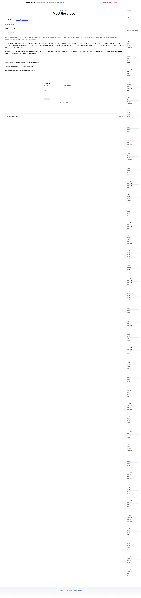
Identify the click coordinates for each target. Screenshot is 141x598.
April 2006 (128, 446)
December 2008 (129, 390)
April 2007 (128, 424)
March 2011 (128, 342)
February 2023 (129, 103)
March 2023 (129, 101)
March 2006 (129, 448)
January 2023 (129, 105)
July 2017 (128, 213)
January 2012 (129, 323)
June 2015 (128, 250)
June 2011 (128, 336)
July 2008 (128, 396)
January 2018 (129, 202)
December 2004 (129, 476)
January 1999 (129, 554)
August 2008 (129, 394)
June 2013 (128, 291)
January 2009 (129, 388)
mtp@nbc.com (10, 24)
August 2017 (129, 211)
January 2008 (129, 407)
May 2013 (128, 293)
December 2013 (129, 280)
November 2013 (129, 282)
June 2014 (128, 271)
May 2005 (128, 467)
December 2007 (129, 409)
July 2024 (128, 77)
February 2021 (129, 140)
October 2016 (129, 228)
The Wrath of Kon (30, 2)
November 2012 (129, 304)
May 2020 (128, 153)
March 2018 (129, 198)
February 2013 (129, 299)
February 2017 (129, 222)
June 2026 (128, 39)
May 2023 (128, 97)
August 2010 (129, 355)
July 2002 (128, 530)
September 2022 (129, 108)
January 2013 (129, 301)
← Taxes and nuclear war (11, 116)
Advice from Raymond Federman (132, 30)
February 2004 (129, 495)
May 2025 (128, 62)
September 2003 (129, 504)
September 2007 (129, 414)
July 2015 (128, 248)
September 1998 (129, 558)
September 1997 (129, 571)
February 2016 (129, 239)
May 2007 (128, 422)
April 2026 (128, 43)
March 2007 (129, 426)
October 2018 (129, 187)
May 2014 (128, 273)
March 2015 (129, 256)
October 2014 (129, 263)
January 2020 (129, 161)
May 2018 (128, 194)
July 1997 (128, 575)
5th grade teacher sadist (131, 23)
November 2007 (129, 411)
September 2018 (129, 189)
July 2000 (128, 534)
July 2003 (128, 508)
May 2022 (128, 114)
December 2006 (129, 431)
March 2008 (129, 403)
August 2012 (129, 310)
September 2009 (129, 375)
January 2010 (129, 368)
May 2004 (128, 489)
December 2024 (129, 67)
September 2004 (129, 482)
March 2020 (129, 157)
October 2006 (129, 435)
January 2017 (129, 224)
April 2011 (128, 340)
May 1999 (128, 547)
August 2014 (129, 267)
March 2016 (129, 237)
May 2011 (128, 338)
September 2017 (129, 209)
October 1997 (129, 569)
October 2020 (129, 146)
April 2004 (128, 491)
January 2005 (129, 474)
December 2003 (129, 498)
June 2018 (128, 192)
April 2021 (128, 136)
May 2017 (128, 217)
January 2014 (129, 278)
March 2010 (129, 364)
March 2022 (129, 118)
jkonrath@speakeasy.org (22, 20)
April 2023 (128, 99)
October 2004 (129, 480)
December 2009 (129, 370)
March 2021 (129, 138)
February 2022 (129, 120)
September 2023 (129, 92)
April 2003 (128, 513)
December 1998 (129, 556)
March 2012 (129, 319)
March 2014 (129, 276)
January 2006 (129, 452)
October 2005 (129, 457)
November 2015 (129, 245)
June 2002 (128, 532)
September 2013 (129, 286)
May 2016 (128, 235)
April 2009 (128, 383)
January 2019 (129, 181)
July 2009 (128, 379)
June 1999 (128, 545)
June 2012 (128, 314)
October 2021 (129, 125)
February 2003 (129, 517)
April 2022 (128, 116)
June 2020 (128, 151)
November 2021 (129, 123)
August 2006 (129, 439)
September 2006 (129, 437)
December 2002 (129, 521)
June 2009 (128, 381)
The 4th (128, 15)
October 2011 (129, 329)
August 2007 (129, 416)
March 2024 (129, 84)
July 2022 (128, 110)
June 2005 (128, 465)
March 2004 (129, 493)
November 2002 (129, 523)
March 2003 (129, 515)
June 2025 (128, 60)
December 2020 (129, 144)
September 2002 (129, 526)
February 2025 (129, 64)
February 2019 (129, 179)
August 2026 (129, 36)
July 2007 (128, 418)
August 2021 (129, 129)
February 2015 (129, 258)
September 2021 (129, 127)
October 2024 (129, 71)
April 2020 (128, 155)
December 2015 (129, 243)
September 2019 (129, 168)
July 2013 (128, 289)
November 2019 (129, 164)
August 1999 (129, 541)
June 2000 (128, 536)
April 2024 (128, 82)
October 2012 (129, 306)
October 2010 (129, 351)
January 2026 (129, 49)
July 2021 (128, 131)
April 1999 (128, 549)
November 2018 (129, 185)
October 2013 (129, 284)
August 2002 (129, 528)
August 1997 (129, 573)
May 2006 (128, 444)
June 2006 (128, 442)
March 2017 (129, 220)
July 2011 (128, 334)
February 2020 (129, 159)
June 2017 (128, 215)
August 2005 (129, 461)
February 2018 (129, 200)
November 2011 (129, 327)
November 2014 (129, 261)
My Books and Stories (112, 2)
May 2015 (128, 252)
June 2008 (128, 398)
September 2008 (129, 392)
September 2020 (129, 148)
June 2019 (128, 172)
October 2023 (129, 90)
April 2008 (128, 401)
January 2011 (129, 345)
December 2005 (129, 454)
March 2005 (129, 470)
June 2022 (128, 112)
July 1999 (128, 543)
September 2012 (129, 308)
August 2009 (129, 377)
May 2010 (128, 360)
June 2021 (128, 133)
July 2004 (128, 485)
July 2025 (128, 58)
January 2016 (129, 241)
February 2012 (129, 321)
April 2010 (128, 362)
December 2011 (129, 325)
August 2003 (129, 506)
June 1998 (128, 564)
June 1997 (128, 577)
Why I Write (128, 28)
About (104, 2)
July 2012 (128, 312)
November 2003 (129, 500)
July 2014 (128, 269)
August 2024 (129, 75)
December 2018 (129, 183)
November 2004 (129, 478)
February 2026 (129, 47)
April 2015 (128, 254)
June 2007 (128, 420)
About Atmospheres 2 (130, 10)
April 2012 (128, 317)
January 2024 (129, 86)
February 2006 (129, 450)
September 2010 (129, 353)
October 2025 (129, 54)
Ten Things (128, 17)
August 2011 (129, 332)
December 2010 (129, 347)
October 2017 (129, 207)
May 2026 (128, 41)
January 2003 (129, 519)
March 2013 (129, 297)
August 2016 (129, 230)
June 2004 (128, 487)
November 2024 (129, 69)
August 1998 (129, 560)
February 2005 (129, 472)
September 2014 (129, 265)
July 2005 (128, 463)
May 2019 (128, 174)
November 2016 (129, 226)
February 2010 (129, 366)
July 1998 (128, 562)
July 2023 (128, 95)
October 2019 (129, 166)
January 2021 (129, 142)
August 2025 (129, 56)
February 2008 (129, 405)
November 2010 (129, 349)
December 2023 (129, 88)
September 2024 (129, 73)
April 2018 (128, 196)
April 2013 (128, 295)
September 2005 (129, 459)
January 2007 (129, 429)
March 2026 (129, 45)
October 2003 (129, 502)
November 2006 (129, 433)
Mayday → (120, 116)
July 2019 (128, 170)
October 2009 (129, 373)
